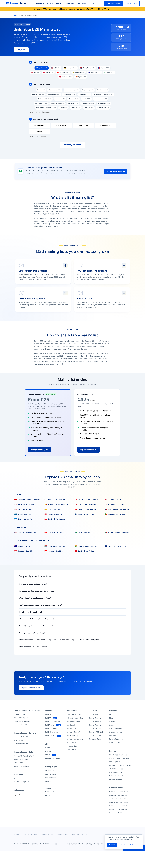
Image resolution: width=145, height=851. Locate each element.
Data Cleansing (72, 736)
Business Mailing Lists (75, 739)
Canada (63, 72)
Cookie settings (99, 844)
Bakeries (75, 107)
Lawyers (60, 99)
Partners (112, 736)
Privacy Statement (116, 739)
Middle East (49, 792)
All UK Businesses (116, 769)
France (103, 68)
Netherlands (87, 68)
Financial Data (72, 746)
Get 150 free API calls (102, 9)
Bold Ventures (50, 736)
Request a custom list (88, 450)
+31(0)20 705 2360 (21, 725)
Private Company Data (75, 718)
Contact (112, 722)
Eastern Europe (51, 778)
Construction (55, 90)
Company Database (74, 715)
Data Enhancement (74, 722)
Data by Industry (95, 722)
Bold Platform (50, 725)
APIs (58, 3)
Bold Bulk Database (52, 722)
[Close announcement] (142, 9)
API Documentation (52, 758)
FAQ (110, 715)
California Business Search (119, 792)
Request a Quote (115, 779)
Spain (81, 77)
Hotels (86, 99)
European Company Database (120, 765)
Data (49, 3)
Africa (47, 795)
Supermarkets (57, 103)
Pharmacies (104, 103)
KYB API (48, 755)
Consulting (84, 94)
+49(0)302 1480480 (21, 744)
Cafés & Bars (88, 103)
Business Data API (73, 732)
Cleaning (73, 103)
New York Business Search (119, 809)
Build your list (21, 50)
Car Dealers (41, 103)
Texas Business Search (118, 799)
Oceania (48, 781)
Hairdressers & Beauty (103, 94)
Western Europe (51, 771)
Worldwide (41, 68)
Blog (111, 718)
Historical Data (72, 743)
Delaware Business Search (119, 795)
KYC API (48, 751)
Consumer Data (95, 739)
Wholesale (102, 90)
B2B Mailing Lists (115, 772)
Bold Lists (49, 715)
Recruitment (103, 107)
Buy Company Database (118, 755)
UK (35, 72)
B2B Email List (114, 762)
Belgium (78, 72)
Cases (111, 725)
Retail (41, 90)
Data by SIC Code (95, 729)
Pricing (92, 3)
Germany (70, 68)
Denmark (65, 77)
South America (50, 788)
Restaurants (38, 94)
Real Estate (54, 94)
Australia (94, 72)
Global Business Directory (119, 758)
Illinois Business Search (118, 806)
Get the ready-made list (115, 171)
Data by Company (95, 736)
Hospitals (88, 107)
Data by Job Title (95, 715)
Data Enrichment (73, 725)
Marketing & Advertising (46, 107)
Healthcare (87, 90)
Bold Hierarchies (51, 732)
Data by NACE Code (96, 732)
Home (16, 15)
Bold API (48, 718)
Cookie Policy (114, 743)
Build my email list (72, 145)
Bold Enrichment (51, 729)
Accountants (100, 99)
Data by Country (95, 718)
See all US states (115, 813)
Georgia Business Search (118, 802)
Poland (48, 72)
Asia (46, 785)
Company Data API (73, 750)
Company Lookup (115, 732)
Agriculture (69, 94)
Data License (71, 729)
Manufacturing (71, 90)
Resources (69, 3)
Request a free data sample (31, 688)
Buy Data (81, 3)
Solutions (38, 3)
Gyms (63, 107)
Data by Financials (95, 725)
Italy (109, 72)
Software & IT (44, 99)
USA (55, 68)
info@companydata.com (23, 721)
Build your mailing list (39, 450)
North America (50, 774)
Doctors (73, 99)
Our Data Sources (115, 729)
